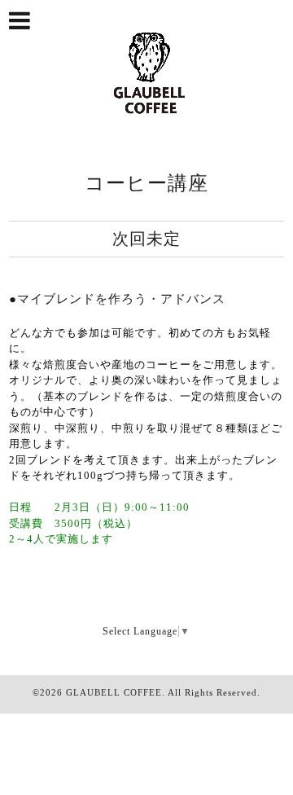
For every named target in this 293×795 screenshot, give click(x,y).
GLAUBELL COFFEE (114, 692)
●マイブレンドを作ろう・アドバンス (117, 298)
